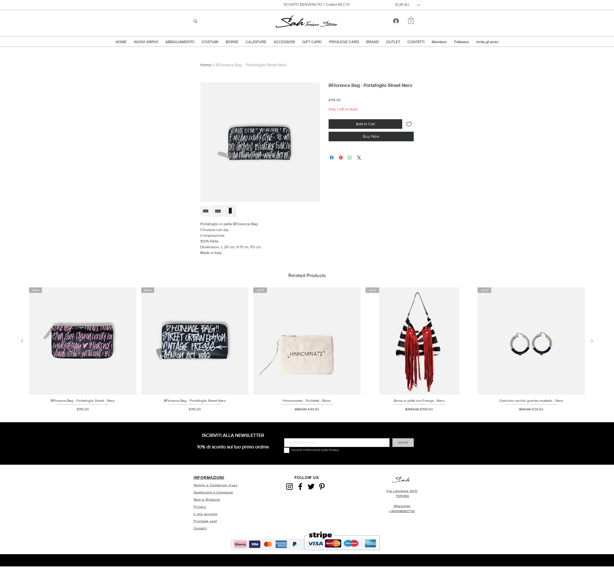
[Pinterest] (321, 486)
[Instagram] (289, 486)
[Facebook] (300, 486)
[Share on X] (359, 157)
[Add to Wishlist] (409, 124)
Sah (290, 23)
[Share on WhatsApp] (350, 157)
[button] (407, 4)
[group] (307, 351)
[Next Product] (592, 341)
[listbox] (407, 4)
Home (205, 65)
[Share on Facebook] (332, 157)
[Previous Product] (22, 341)
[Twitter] (311, 486)
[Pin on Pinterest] (341, 157)
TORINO (402, 496)
